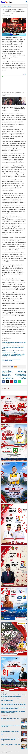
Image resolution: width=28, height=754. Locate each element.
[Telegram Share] (15, 381)
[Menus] (26, 2)
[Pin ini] (11, 381)
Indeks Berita (16, 750)
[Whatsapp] (19, 381)
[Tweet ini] (7, 381)
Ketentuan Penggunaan (5, 752)
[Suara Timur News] (6, 2)
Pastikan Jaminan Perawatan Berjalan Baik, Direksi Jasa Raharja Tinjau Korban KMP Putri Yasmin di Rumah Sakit (13, 356)
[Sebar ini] (3, 381)
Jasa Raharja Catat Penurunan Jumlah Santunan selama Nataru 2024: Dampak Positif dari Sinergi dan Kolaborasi (20, 374)
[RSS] (15, 366)
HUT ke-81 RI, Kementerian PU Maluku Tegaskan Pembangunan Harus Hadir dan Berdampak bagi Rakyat (13, 347)
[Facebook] (12, 366)
